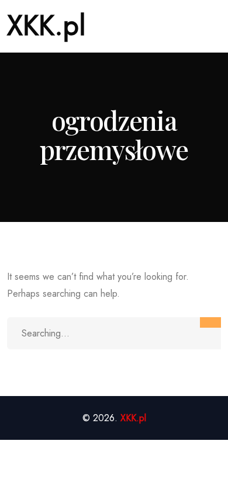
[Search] (210, 322)
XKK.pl (46, 25)
